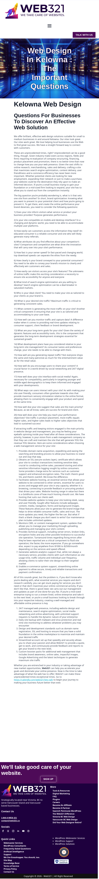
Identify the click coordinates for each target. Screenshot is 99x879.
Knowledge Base (11, 863)
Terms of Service (11, 866)
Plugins (56, 799)
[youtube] (23, 831)
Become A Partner (61, 808)
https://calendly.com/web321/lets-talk (33, 679)
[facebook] (3, 831)
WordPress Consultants (12, 845)
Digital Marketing (61, 793)
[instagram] (13, 831)
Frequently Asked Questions (12, 848)
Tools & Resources (61, 790)
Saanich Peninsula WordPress (61, 811)
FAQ (55, 796)
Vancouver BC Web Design (61, 819)
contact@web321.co (10, 821)
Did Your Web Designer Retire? (61, 822)
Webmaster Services (12, 843)
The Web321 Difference (61, 813)
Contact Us (9, 871)
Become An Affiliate (61, 805)
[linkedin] (18, 831)
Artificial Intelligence (12, 851)
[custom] (8, 831)
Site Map (8, 860)
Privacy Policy (10, 869)
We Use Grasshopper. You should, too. (12, 857)
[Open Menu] (49, 26)
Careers (56, 802)
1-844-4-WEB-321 (9, 818)
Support (7, 854)
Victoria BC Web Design (61, 816)
